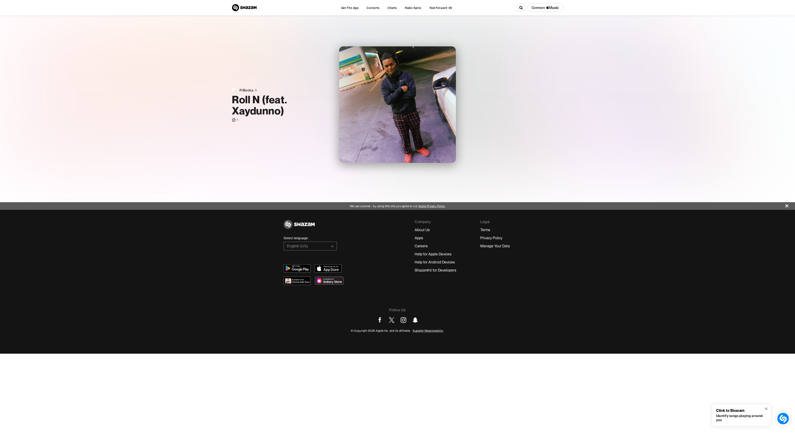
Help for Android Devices (435, 262)
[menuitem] (350, 8)
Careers (421, 246)
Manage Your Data (495, 246)
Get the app (350, 8)
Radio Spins (413, 8)
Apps (419, 238)
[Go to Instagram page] (403, 320)
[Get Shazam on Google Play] (297, 268)
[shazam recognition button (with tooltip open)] (783, 418)
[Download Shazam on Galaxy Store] (329, 281)
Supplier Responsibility (428, 330)
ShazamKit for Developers (435, 270)
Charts (392, 8)
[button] (766, 409)
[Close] (790, 204)
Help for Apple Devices (433, 254)
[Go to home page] (299, 226)
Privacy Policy (491, 238)
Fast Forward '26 (441, 8)
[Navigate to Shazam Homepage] (244, 7)
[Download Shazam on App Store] (328, 268)
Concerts (373, 8)
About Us (422, 229)
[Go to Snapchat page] (415, 320)
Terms (485, 229)
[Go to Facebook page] (380, 320)
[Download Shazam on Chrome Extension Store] (297, 281)
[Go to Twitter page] (391, 320)
